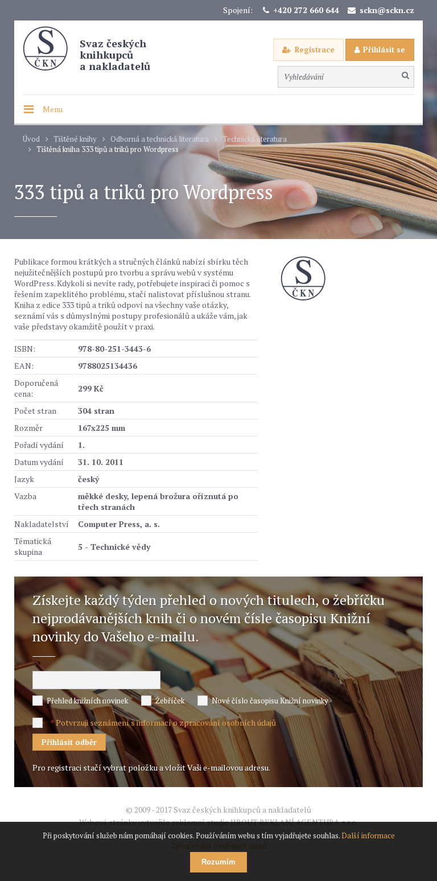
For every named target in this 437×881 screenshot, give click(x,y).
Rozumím (218, 862)
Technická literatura (254, 139)
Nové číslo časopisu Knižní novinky (270, 700)
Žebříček (169, 700)
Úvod (31, 139)
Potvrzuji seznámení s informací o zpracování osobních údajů (166, 722)
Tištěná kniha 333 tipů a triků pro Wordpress (107, 149)
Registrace (315, 49)
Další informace (368, 835)
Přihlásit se (384, 49)
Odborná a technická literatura (159, 139)
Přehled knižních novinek (87, 700)
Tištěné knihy (75, 139)
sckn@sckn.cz (387, 10)
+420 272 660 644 (306, 10)
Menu (53, 109)
